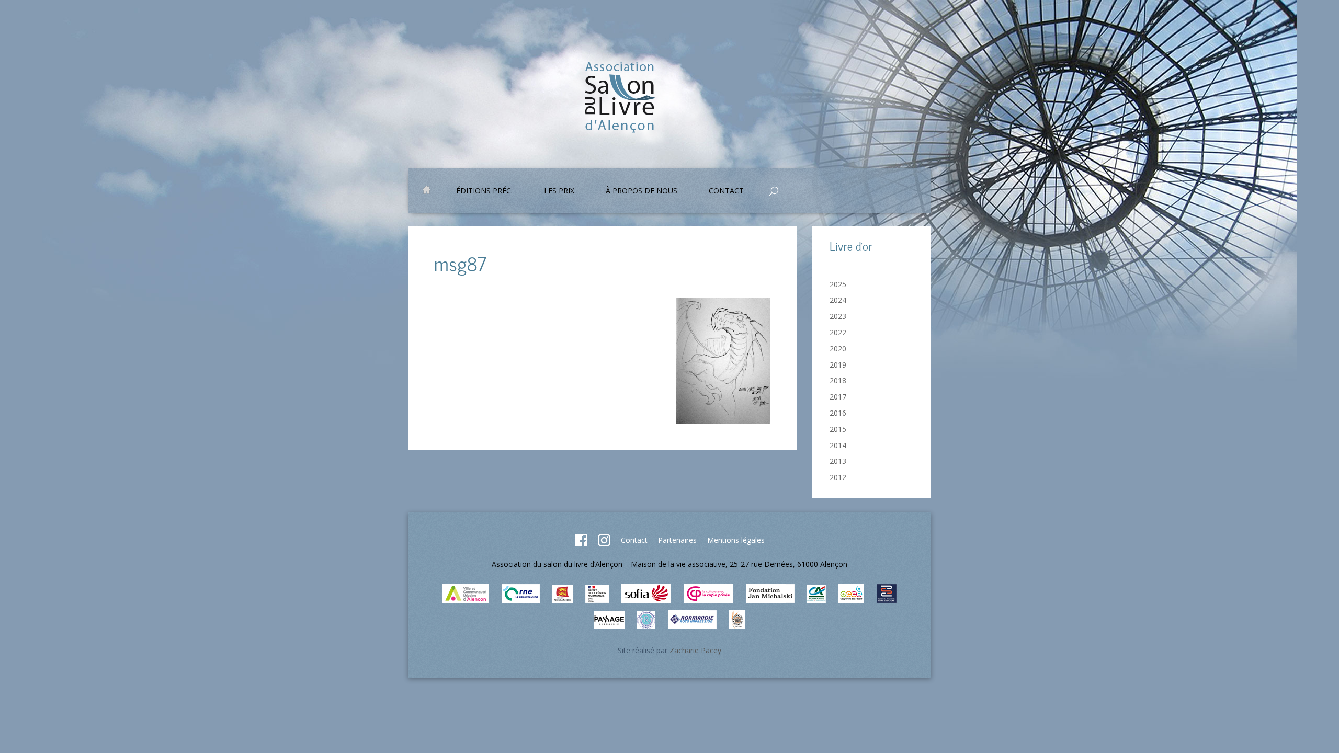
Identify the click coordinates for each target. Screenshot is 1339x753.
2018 (838, 380)
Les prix (559, 191)
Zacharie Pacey (695, 650)
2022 (838, 332)
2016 (838, 413)
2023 (838, 316)
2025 (838, 284)
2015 (838, 429)
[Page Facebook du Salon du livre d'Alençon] (581, 544)
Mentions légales (736, 540)
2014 (838, 445)
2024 (838, 300)
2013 (838, 461)
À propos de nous (641, 191)
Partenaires (677, 540)
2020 (838, 348)
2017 (838, 397)
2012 (838, 477)
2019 (838, 365)
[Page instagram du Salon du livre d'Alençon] (604, 544)
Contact (634, 540)
